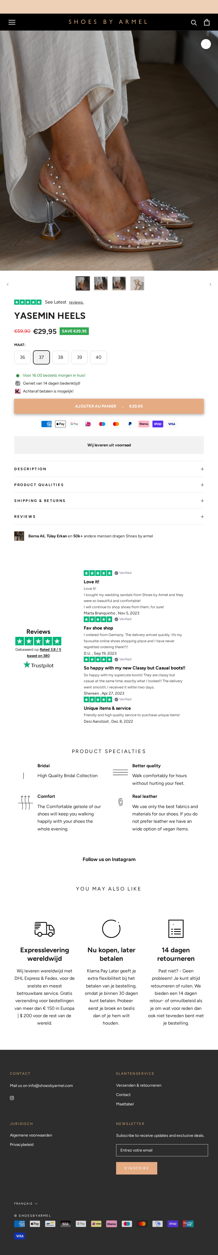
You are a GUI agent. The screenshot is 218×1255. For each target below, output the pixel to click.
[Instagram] (12, 1098)
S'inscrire (136, 1168)
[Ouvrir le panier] (206, 22)
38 (60, 357)
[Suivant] (210, 284)
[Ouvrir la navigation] (12, 22)
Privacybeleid (21, 1144)
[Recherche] (194, 22)
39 (79, 357)
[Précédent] (8, 284)
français (23, 1203)
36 (22, 357)
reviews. (76, 302)
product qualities (39, 485)
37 (41, 357)
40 (98, 357)
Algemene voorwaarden (31, 1135)
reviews (25, 516)
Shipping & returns (40, 501)
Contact (123, 1094)
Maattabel (125, 1104)
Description (30, 469)
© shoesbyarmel (32, 1216)
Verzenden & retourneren (139, 1085)
